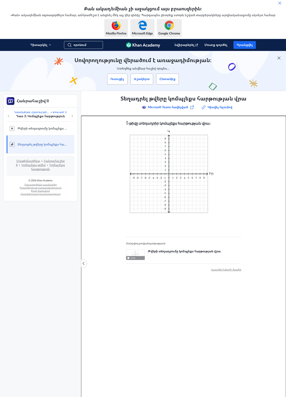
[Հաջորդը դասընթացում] (72, 116)
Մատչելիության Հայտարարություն (41, 194)
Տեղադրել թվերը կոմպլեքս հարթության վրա (43, 144)
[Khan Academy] (143, 45)
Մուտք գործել (215, 45)
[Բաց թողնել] (280, 3)
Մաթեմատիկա (28, 161)
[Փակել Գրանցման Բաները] (279, 58)
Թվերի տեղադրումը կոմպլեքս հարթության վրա (43, 128)
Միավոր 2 (60, 112)
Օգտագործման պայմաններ (40, 185)
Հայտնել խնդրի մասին (226, 269)
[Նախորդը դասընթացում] (8, 116)
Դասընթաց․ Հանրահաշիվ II (32, 112)
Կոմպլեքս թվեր (33, 165)
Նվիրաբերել (184, 45)
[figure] (171, 171)
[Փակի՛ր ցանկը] (84, 263)
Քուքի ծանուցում (40, 191)
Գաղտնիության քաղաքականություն (40, 188)
